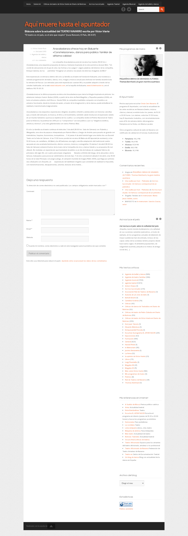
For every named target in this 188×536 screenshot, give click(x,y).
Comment (30, 191)
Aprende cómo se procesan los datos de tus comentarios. (84, 261)
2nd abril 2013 (41, 51)
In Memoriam (130, 347)
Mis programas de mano (135, 374)
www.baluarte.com (57, 85)
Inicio (28, 4)
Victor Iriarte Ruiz (39, 49)
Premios (128, 377)
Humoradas (129, 422)
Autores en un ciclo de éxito (136, 295)
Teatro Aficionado (132, 442)
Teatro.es (128, 454)
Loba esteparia (131, 428)
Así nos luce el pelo (96, 4)
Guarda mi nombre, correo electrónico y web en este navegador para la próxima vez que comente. (67, 246)
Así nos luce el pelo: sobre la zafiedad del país (139, 226)
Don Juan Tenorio (132, 324)
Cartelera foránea (132, 300)
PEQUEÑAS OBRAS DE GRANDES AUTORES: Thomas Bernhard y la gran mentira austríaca (141, 175)
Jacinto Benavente (132, 350)
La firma (128, 353)
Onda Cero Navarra (148, 103)
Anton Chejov (130, 286)
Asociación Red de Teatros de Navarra (140, 292)
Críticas (128, 303)
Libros (127, 359)
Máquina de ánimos (133, 431)
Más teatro (129, 434)
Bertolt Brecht (130, 298)
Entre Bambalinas (132, 410)
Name (28, 220)
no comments (41, 60)
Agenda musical (131, 280)
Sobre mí (37, 4)
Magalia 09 (129, 368)
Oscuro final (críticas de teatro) (137, 439)
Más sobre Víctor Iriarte (134, 371)
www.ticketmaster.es (95, 85)
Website (29, 237)
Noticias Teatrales (132, 437)
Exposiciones (130, 336)
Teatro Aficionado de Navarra (136, 448)
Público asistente (126, 509)
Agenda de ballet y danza (148, 4)
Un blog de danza (132, 457)
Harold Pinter (130, 344)
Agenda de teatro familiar (135, 277)
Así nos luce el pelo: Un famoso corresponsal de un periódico (140, 184)
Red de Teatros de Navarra (135, 380)
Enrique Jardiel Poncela (134, 330)
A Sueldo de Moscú (132, 404)
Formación (129, 339)
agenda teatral (131, 283)
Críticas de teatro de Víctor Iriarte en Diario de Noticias (65, 4)
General (128, 342)
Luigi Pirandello (131, 362)
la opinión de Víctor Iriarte (135, 356)
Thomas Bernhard (132, 383)
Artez (127, 407)
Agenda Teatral (113, 4)
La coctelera (130, 425)
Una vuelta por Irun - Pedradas (137, 190)
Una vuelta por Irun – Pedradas (137, 181)
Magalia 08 (129, 365)
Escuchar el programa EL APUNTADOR (140, 333)
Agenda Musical (128, 4)
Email (28, 229)
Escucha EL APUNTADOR (135, 413)
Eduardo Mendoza (132, 327)
